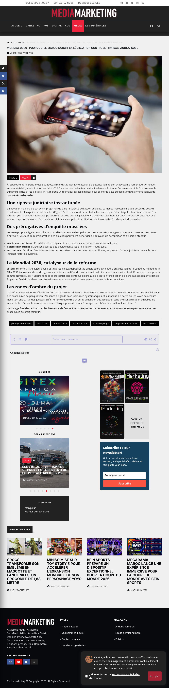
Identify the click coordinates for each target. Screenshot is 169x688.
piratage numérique (21, 323)
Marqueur (30, 507)
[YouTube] (126, 2)
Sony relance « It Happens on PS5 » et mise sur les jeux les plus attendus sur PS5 (44, 470)
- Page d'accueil (69, 626)
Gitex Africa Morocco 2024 (44, 410)
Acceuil (11, 42)
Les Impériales (96, 26)
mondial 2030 (60, 323)
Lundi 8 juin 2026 (98, 586)
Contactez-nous (64, 3)
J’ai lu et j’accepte (114, 676)
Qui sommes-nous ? (37, 3)
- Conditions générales (73, 645)
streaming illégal (101, 323)
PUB (46, 26)
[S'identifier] (151, 26)
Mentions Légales (89, 3)
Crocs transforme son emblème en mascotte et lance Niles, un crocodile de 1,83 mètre (24, 571)
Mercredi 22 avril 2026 (21, 53)
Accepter (154, 676)
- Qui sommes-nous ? (72, 632)
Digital (57, 26)
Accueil (16, 26)
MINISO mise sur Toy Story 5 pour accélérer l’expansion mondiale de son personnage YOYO (64, 569)
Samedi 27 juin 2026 (60, 586)
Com (68, 26)
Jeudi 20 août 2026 (19, 590)
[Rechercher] (158, 26)
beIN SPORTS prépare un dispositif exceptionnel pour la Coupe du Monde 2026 (104, 569)
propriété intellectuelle (126, 323)
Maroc (13, 177)
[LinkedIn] (132, 2)
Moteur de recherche (37, 511)
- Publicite (119, 639)
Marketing (33, 26)
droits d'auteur (80, 323)
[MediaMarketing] (84, 13)
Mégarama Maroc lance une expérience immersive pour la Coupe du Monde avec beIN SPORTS (144, 571)
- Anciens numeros (124, 626)
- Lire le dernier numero (127, 632)
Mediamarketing (16, 681)
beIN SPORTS (150, 323)
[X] (142, 2)
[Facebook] (121, 2)
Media (78, 26)
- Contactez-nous (70, 639)
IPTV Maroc (42, 323)
